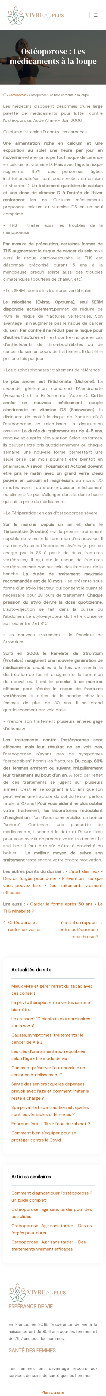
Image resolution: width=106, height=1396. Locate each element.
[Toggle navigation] (95, 15)
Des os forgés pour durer (30, 878)
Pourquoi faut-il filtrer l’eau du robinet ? (50, 1124)
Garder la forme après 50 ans (61, 904)
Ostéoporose (17, 95)
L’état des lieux (84, 871)
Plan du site (53, 1392)
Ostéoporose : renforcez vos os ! (25, 926)
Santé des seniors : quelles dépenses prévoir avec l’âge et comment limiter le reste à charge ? (50, 1091)
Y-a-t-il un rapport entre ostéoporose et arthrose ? (79, 929)
